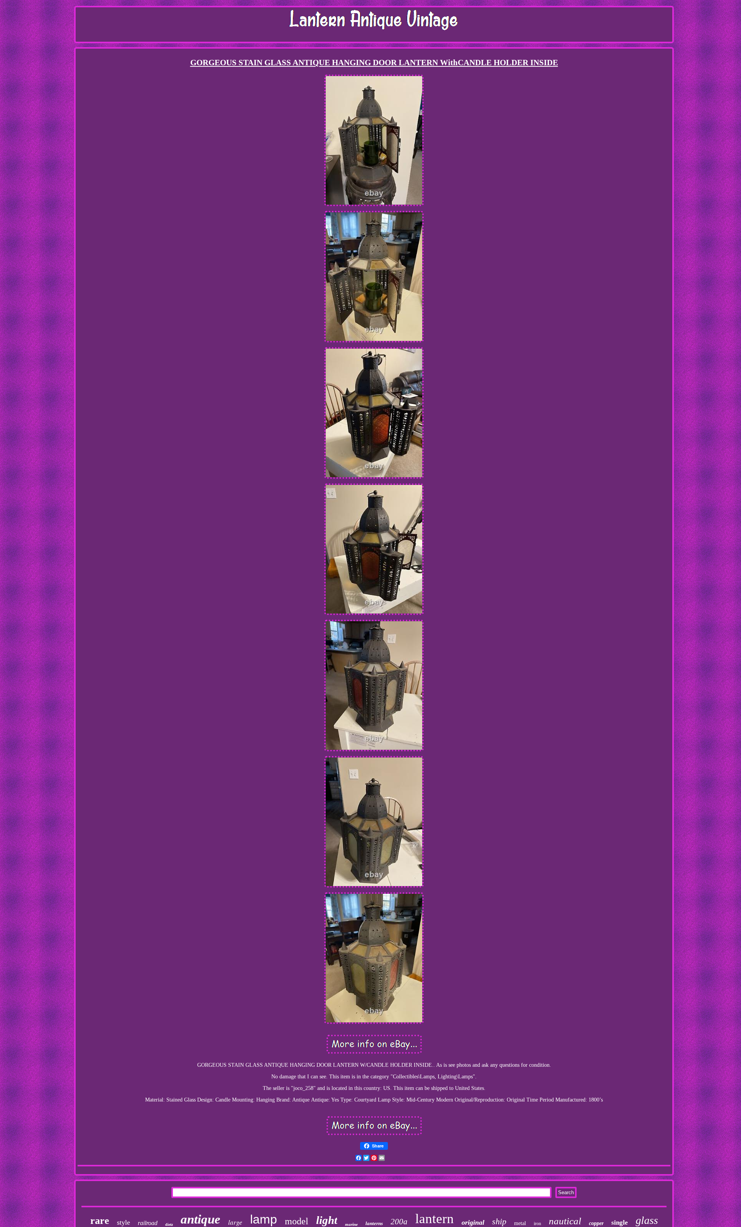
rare (99, 1220)
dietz (169, 1224)
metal (520, 1223)
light (326, 1220)
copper (596, 1223)
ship (499, 1221)
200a (399, 1221)
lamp (263, 1219)
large (235, 1222)
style (123, 1222)
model (296, 1221)
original (473, 1222)
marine (351, 1224)
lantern (434, 1218)
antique (200, 1219)
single (619, 1222)
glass (647, 1220)
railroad (147, 1223)
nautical (565, 1221)
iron (537, 1223)
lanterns (374, 1223)
